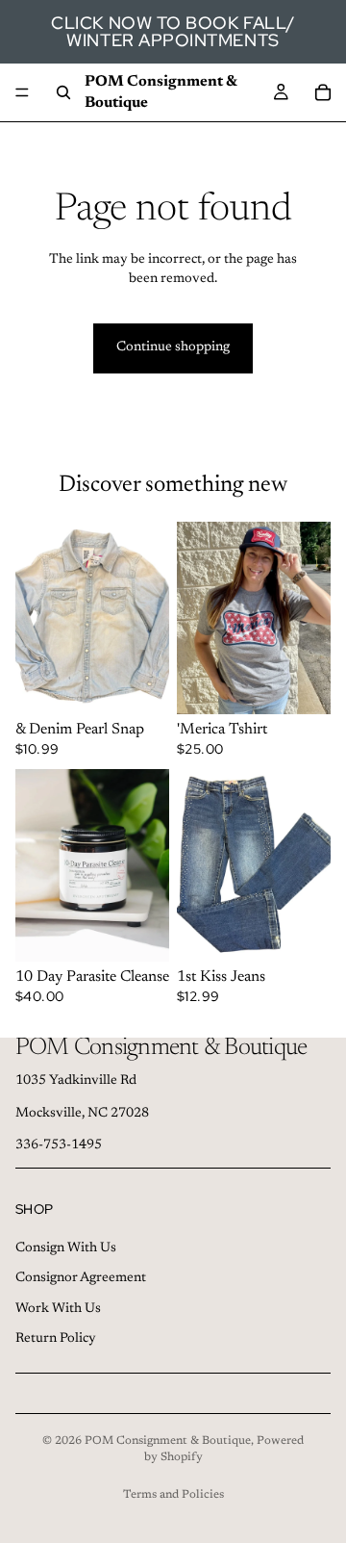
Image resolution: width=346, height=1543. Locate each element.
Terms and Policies (173, 1495)
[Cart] (323, 92)
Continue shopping (173, 347)
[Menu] (22, 92)
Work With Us (58, 1308)
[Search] (63, 92)
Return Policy (55, 1339)
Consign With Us (65, 1247)
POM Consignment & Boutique (168, 1441)
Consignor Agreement (80, 1278)
